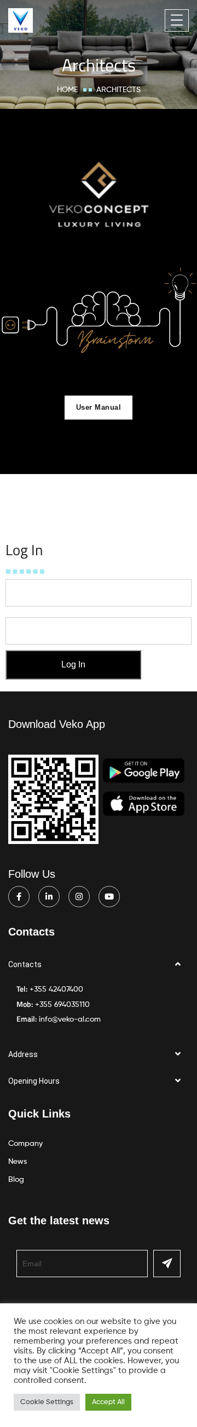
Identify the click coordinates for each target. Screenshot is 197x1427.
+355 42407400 (56, 989)
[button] (98, 964)
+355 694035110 (62, 1005)
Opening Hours (34, 1081)
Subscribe (167, 1263)
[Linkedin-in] (49, 896)
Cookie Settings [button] (46, 1402)
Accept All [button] (108, 1402)
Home (67, 90)
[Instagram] (79, 896)
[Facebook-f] (19, 896)
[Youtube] (109, 896)
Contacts (25, 964)
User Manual (98, 407)
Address (23, 1054)
